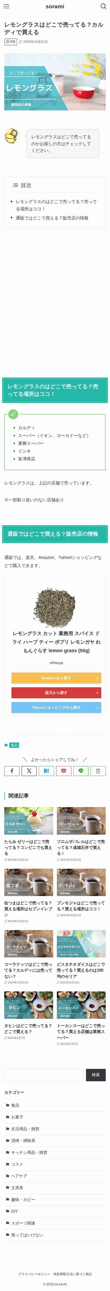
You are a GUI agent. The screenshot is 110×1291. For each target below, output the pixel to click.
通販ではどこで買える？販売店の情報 (52, 217)
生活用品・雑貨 (25, 1129)
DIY (14, 1211)
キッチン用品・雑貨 (29, 1152)
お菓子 (17, 1117)
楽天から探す (56, 693)
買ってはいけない (27, 1235)
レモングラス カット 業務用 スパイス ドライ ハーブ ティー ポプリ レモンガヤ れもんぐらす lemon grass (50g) (56, 642)
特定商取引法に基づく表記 (72, 1274)
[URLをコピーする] (98, 771)
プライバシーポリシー (34, 1274)
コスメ (17, 1164)
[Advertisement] (55, 301)
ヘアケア (19, 1176)
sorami (55, 6)
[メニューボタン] (6, 6)
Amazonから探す (56, 678)
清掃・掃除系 (23, 1141)
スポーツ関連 (23, 1223)
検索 (96, 1075)
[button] (11, 771)
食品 (14, 745)
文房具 (17, 1188)
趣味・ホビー (23, 1199)
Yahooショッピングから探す (56, 707)
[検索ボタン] (103, 6)
